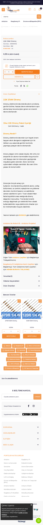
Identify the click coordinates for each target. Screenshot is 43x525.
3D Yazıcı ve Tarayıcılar (31, 368)
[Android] (34, 414)
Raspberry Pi (15, 21)
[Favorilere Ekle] (37, 77)
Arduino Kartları (9, 486)
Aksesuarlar (25, 496)
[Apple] (26, 414)
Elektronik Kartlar (15, 359)
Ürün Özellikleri (9, 94)
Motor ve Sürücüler (34, 346)
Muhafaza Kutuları (10, 489)
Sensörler (22, 350)
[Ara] (39, 16)
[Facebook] (28, 406)
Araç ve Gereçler (30, 355)
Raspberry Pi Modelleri (11, 493)
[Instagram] (33, 406)
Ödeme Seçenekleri (11, 281)
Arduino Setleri (27, 489)
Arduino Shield (26, 486)
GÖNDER (37, 397)
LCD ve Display (15, 364)
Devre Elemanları (35, 350)
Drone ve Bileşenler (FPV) (32, 21)
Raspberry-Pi (26, 459)
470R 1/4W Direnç (11, 321)
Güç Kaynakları (15, 355)
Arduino (4, 21)
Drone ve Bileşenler (13, 368)
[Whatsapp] (38, 520)
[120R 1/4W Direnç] (32, 309)
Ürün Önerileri (9, 286)
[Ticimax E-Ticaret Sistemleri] (21, 522)
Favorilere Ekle (19, 301)
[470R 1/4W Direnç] (11, 309)
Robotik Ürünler (9, 350)
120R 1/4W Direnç (32, 321)
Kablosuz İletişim (30, 364)
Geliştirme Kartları (30, 359)
